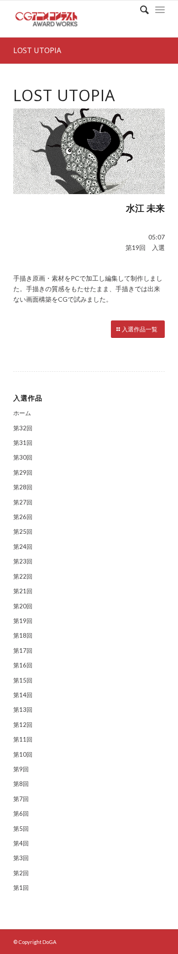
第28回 (22, 487)
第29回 (22, 472)
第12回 (22, 724)
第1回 (21, 887)
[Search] (140, 9)
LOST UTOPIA (37, 50)
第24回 (22, 546)
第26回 (22, 516)
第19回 (22, 620)
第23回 (22, 561)
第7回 (21, 798)
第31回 (22, 442)
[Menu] (160, 9)
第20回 (22, 606)
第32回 (22, 428)
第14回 (22, 695)
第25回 (22, 531)
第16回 (22, 665)
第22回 (22, 576)
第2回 (21, 873)
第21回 (22, 591)
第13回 (22, 709)
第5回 (21, 828)
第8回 (21, 783)
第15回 (22, 680)
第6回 (21, 813)
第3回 (21, 858)
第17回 (22, 650)
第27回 (22, 502)
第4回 (21, 843)
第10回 (22, 754)
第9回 (21, 769)
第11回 (22, 739)
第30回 (22, 457)
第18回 (22, 635)
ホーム (22, 413)
